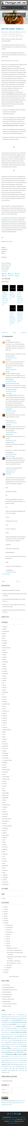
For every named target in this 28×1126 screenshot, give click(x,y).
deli (3, 683)
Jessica (7, 393)
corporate (4, 671)
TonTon (4, 858)
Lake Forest (5, 748)
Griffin (7, 424)
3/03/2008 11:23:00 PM (11, 391)
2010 (5, 918)
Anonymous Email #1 (7, 1080)
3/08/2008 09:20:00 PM (11, 470)
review (8, 36)
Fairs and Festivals (6, 992)
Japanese (4, 739)
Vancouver (5, 870)
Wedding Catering (6, 1006)
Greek (3, 725)
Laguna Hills (5, 746)
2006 (5, 972)
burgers (4, 650)
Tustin (3, 868)
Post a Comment (6, 574)
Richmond (4, 811)
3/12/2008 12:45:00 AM (11, 572)
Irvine (2, 34)
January (8, 967)
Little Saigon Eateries (7, 994)
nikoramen (5, 772)
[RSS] (17, 1114)
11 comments (20, 36)
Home (14, 332)
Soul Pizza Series (14, 60)
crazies (4, 676)
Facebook (11, 273)
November (9, 927)
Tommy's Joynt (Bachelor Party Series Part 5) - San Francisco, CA (13, 318)
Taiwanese (5, 854)
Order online (4, 271)
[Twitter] (8, 1114)
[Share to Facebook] (9, 278)
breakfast (4, 643)
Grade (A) (4, 715)
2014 (5, 911)
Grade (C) (4, 720)
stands (4, 842)
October (8, 929)
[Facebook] (10, 1114)
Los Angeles (5, 758)
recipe (4, 802)
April (7, 943)
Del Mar (4, 680)
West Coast (5, 882)
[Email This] (5, 278)
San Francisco (5, 821)
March (7, 945)
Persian (4, 781)
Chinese (4, 659)
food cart (4, 699)
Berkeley (4, 640)
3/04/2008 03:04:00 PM (11, 422)
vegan (3, 872)
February (8, 965)
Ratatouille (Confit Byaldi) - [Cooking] (11, 590)
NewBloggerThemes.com (14, 1123)
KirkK (7, 360)
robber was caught (12, 220)
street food (5, 847)
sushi (3, 851)
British (4, 645)
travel (3, 863)
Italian (6, 34)
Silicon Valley (5, 835)
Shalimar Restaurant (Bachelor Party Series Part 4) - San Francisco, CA (5, 298)
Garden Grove (5, 711)
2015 (5, 909)
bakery (4, 633)
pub (3, 788)
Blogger (17, 976)
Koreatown (5, 743)
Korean (4, 741)
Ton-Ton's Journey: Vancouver (9, 1003)
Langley (4, 750)
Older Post (23, 332)
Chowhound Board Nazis (8, 987)
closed (4, 664)
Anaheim (4, 629)
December (8, 925)
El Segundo (5, 692)
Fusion (4, 708)
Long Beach (5, 755)
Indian (3, 732)
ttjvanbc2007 (5, 865)
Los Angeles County (7, 760)
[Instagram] (15, 1114)
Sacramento (5, 814)
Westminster (5, 884)
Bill (6, 371)
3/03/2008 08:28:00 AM (11, 369)
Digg (17, 275)
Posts (4, 1089)
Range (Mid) (5, 797)
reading (4, 800)
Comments (6, 1092)
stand (3, 840)
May (7, 941)
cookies (4, 666)
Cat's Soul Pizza (6, 985)
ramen (4, 790)
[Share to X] (8, 278)
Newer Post (5, 332)
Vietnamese (5, 877)
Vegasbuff (8, 434)
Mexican (4, 767)
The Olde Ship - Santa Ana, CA (14, 961)
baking (4, 636)
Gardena (4, 713)
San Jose (4, 823)
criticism (4, 678)
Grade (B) (23, 32)
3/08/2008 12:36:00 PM (11, 440)
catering (4, 657)
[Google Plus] (12, 1114)
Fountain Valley (6, 704)
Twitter (18, 273)
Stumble (12, 275)
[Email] (19, 1114)
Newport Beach (6, 769)
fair (3, 694)
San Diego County (6, 818)
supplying (4, 849)
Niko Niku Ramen (6, 996)
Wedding (4, 879)
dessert (4, 685)
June (7, 939)
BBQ (3, 638)
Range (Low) (18, 34)
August (8, 934)
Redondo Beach (6, 804)
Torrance (4, 861)
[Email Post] (2, 278)
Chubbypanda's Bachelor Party (9, 989)
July (7, 936)
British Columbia (6, 647)
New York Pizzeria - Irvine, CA (12, 29)
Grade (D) (4, 722)
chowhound (5, 661)
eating (19, 32)
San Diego (4, 816)
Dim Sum (4, 687)
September (9, 932)
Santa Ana (4, 830)
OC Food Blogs (5, 776)
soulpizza (13, 36)
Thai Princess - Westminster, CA (14, 950)
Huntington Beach (6, 729)
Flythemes (11, 1121)
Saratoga (4, 833)
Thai (3, 856)
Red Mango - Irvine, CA (12, 948)
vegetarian (5, 875)
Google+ (5, 275)
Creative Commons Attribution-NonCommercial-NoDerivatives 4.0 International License (13, 1102)
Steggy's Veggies (6, 1001)
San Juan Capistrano (7, 825)
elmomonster (9, 413)
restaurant (3, 36)
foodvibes (4, 701)
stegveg (4, 844)
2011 (5, 916)
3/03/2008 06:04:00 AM (11, 358)
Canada (4, 654)
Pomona (4, 786)
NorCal (4, 774)
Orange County (11, 34)
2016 (5, 907)
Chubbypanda (9, 472)
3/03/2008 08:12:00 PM (11, 381)
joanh (7, 340)
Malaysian (4, 762)
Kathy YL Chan (9, 456)
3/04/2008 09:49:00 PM (11, 432)
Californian (5, 652)
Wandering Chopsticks (11, 383)
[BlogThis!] (6, 278)
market (4, 765)
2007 (5, 969)
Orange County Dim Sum (8, 999)
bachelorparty (5, 631)
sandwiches (5, 828)
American (4, 626)
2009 (5, 920)
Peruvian (4, 783)
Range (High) (5, 793)
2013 (5, 913)
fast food (4, 697)
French (4, 706)
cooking (4, 668)
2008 (5, 923)
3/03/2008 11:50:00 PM (11, 411)
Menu (4, 7)
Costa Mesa (5, 673)
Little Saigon (5, 753)
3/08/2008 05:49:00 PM (11, 454)
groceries (4, 727)
